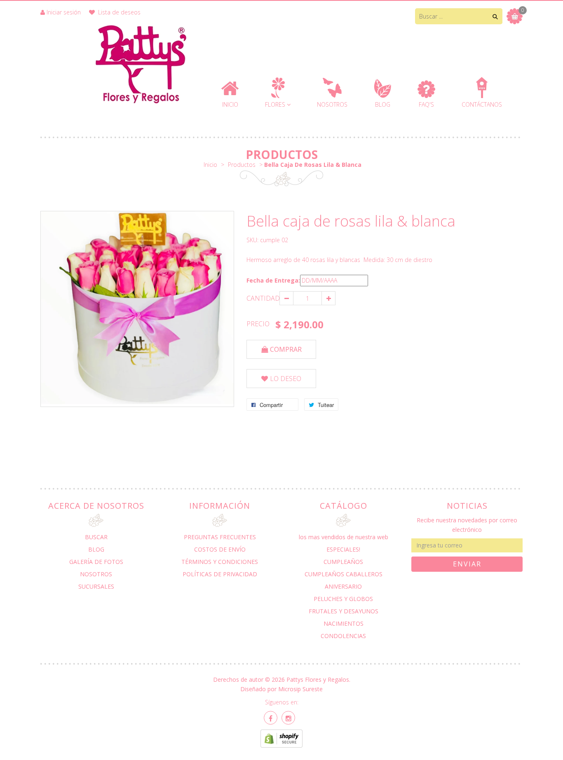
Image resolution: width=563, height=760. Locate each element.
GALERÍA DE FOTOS (96, 562)
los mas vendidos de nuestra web (343, 537)
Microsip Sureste (300, 689)
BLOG (96, 549)
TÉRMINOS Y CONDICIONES (219, 562)
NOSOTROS (96, 574)
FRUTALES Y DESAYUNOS (343, 611)
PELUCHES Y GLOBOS (343, 599)
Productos (282, 154)
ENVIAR (467, 563)
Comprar (286, 349)
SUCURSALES (96, 586)
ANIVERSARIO (343, 586)
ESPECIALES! (343, 549)
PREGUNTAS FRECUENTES (220, 537)
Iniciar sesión (64, 12)
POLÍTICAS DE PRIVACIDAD (220, 574)
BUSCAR (96, 537)
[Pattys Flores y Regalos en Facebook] (270, 718)
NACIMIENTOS (344, 623)
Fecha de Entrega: (273, 280)
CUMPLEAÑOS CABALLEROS (343, 574)
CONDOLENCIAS (343, 636)
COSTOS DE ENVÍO (220, 549)
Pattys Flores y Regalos (317, 679)
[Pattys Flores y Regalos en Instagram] (288, 718)
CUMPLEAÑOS (343, 562)
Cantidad (262, 298)
